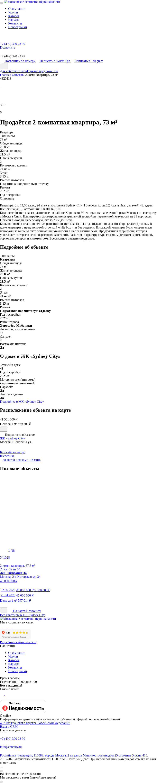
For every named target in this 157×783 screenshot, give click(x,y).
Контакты (15, 23)
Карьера (13, 19)
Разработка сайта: (18, 642)
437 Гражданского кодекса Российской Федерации (35, 723)
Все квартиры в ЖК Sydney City (22, 615)
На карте (19, 611)
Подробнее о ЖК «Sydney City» (22, 401)
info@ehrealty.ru (11, 747)
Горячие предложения (42, 71)
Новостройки (17, 27)
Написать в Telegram (88, 61)
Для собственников (13, 71)
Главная (5, 75)
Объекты (18, 75)
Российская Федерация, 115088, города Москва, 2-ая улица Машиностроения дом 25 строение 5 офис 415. (74, 755)
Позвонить (33, 611)
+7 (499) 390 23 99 (12, 738)
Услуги (13, 12)
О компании (16, 8)
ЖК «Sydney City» (12, 438)
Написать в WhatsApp (55, 61)
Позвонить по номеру (20, 61)
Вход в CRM (9, 726)
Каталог (13, 16)
